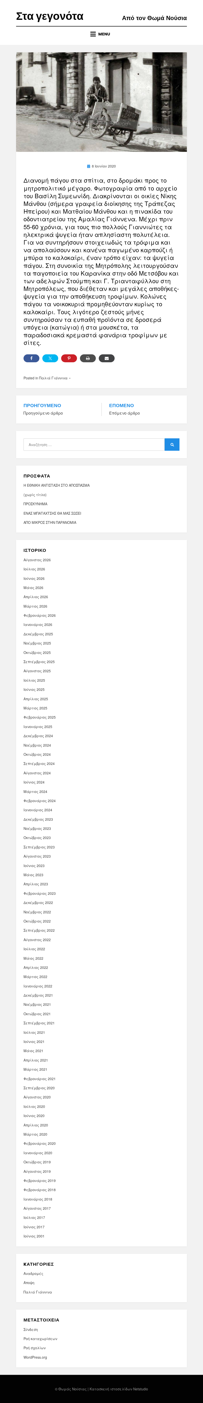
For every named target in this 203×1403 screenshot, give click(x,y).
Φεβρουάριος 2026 (40, 615)
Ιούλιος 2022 (34, 948)
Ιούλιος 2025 (34, 680)
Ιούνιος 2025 (34, 689)
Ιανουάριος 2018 (38, 1199)
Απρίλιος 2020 (36, 1124)
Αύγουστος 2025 (37, 670)
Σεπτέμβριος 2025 (39, 661)
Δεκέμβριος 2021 (38, 995)
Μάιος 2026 (33, 587)
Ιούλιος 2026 (34, 568)
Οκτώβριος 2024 (37, 754)
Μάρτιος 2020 (35, 1134)
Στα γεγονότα (49, 16)
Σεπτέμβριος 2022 (39, 930)
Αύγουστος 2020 (37, 1096)
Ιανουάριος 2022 (38, 985)
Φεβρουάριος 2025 (40, 717)
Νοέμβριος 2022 (37, 911)
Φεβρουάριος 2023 (40, 893)
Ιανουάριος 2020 (38, 1152)
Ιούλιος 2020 (34, 1106)
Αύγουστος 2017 (37, 1208)
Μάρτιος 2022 (35, 976)
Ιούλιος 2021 (34, 1032)
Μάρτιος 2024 (35, 791)
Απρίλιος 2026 (36, 596)
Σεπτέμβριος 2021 (39, 1022)
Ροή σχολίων (35, 1347)
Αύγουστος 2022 (37, 939)
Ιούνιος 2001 (34, 1236)
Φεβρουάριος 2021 (40, 1078)
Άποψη (29, 1282)
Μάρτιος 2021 (35, 1069)
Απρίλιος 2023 (36, 883)
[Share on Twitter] (50, 358)
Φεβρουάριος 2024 (40, 800)
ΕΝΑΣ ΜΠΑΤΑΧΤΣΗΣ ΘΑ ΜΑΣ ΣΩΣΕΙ (52, 513)
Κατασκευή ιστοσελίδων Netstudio (119, 1388)
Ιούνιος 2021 (34, 1041)
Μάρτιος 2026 (35, 606)
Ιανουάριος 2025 (38, 726)
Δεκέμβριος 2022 (38, 902)
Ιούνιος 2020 (34, 1115)
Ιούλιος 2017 (34, 1217)
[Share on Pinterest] (69, 358)
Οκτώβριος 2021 (37, 1013)
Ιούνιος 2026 (34, 578)
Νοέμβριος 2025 (37, 643)
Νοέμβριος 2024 (37, 745)
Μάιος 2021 (33, 1050)
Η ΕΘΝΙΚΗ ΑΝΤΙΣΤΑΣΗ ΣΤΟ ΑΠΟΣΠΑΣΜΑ (57, 485)
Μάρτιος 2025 (35, 707)
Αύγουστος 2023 (37, 856)
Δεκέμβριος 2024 (38, 735)
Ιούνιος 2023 (34, 865)
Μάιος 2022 (33, 958)
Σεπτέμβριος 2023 (39, 846)
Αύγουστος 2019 (37, 1171)
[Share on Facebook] (31, 358)
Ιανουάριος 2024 (38, 809)
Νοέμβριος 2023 (37, 828)
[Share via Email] (107, 358)
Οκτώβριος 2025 (37, 652)
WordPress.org (35, 1357)
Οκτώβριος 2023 (37, 837)
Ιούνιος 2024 (34, 782)
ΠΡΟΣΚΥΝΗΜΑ (35, 503)
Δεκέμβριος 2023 (38, 819)
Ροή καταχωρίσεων (40, 1338)
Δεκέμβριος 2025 (38, 633)
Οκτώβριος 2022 (37, 921)
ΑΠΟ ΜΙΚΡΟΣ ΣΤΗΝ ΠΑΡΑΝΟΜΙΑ (50, 522)
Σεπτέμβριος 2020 (39, 1087)
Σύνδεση (31, 1329)
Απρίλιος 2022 (36, 967)
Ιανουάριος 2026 (38, 624)
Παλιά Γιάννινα (53, 377)
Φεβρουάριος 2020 (40, 1143)
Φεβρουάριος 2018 (40, 1189)
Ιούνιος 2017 (34, 1226)
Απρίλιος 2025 (36, 698)
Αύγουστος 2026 (37, 559)
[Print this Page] (88, 358)
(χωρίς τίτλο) (35, 494)
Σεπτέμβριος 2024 (39, 763)
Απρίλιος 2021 (36, 1060)
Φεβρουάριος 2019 (40, 1180)
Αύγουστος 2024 (37, 772)
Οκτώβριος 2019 (37, 1161)
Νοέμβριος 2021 (37, 1004)
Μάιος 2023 (33, 874)
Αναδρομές (33, 1273)
